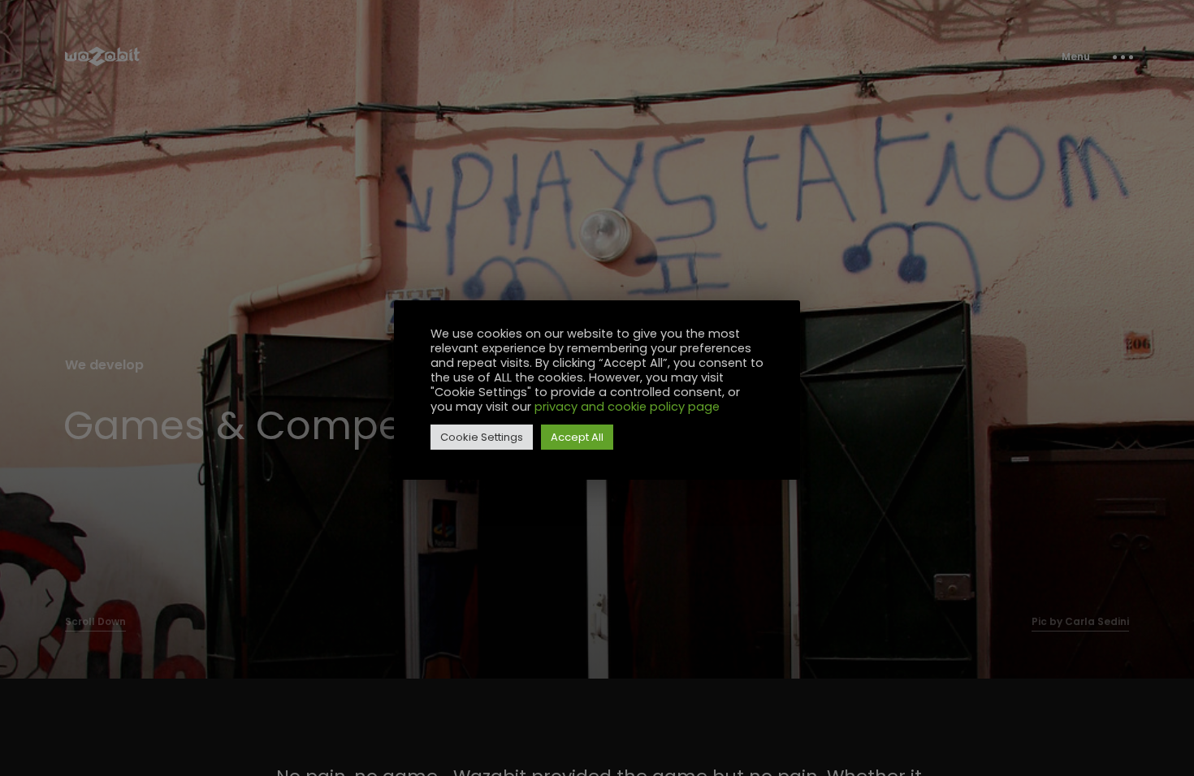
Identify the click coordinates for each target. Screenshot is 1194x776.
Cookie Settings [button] (481, 437)
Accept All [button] (577, 437)
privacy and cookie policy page (627, 407)
